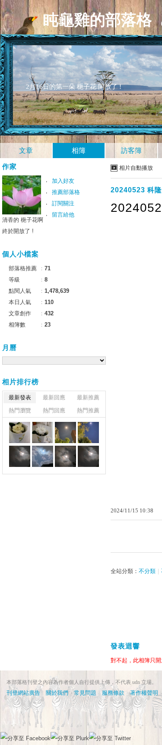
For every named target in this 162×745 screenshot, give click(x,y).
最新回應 (54, 397)
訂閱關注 (63, 203)
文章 (26, 150)
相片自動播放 (136, 168)
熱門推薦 (88, 410)
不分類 (147, 571)
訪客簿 (131, 150)
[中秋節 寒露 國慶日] (65, 432)
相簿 (79, 150)
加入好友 (63, 181)
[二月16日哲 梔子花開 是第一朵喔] (19, 432)
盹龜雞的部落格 (97, 20)
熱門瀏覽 (20, 410)
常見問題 (85, 693)
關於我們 (57, 693)
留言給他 (63, 214)
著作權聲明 (144, 693)
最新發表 (20, 397)
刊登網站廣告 (23, 693)
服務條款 (113, 693)
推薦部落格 (66, 192)
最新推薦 (88, 397)
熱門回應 (54, 410)
